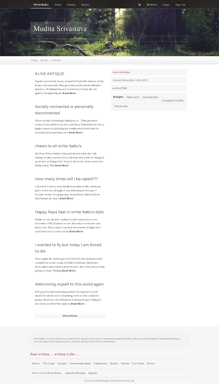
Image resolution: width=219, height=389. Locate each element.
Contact (62, 363)
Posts (34, 59)
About (36, 363)
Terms (151, 363)
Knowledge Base (80, 363)
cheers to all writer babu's (58, 145)
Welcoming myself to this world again (69, 283)
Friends (56, 59)
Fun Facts (138, 363)
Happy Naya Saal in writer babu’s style (69, 211)
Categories (100, 363)
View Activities (121, 71)
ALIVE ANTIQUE (49, 73)
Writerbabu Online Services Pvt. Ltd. (115, 380)
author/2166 (119, 87)
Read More (69, 92)
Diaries (125, 363)
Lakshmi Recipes (75, 372)
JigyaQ (92, 372)
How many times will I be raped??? (66, 178)
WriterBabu (41, 4)
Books (45, 59)
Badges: (118, 96)
